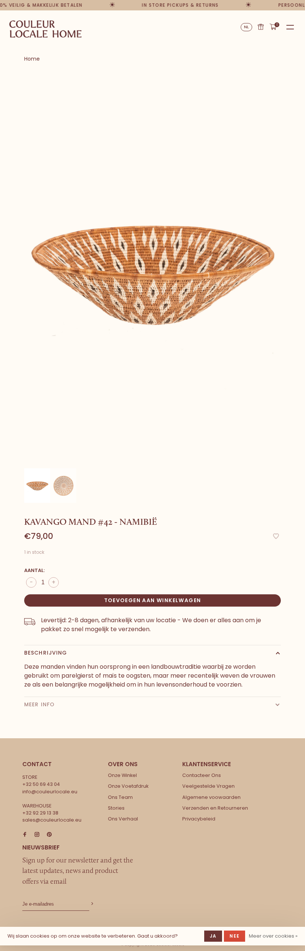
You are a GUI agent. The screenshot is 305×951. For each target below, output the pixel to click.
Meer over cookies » (273, 935)
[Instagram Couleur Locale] (37, 835)
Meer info (39, 704)
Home (32, 58)
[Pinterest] (49, 835)
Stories (116, 808)
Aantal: (34, 570)
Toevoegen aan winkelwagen (152, 600)
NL (246, 27)
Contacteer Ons (201, 775)
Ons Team (120, 797)
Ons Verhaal (123, 819)
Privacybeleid (198, 819)
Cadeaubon (260, 26)
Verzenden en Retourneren (215, 808)
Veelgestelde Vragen (208, 786)
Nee (234, 936)
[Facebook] (24, 835)
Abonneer (91, 904)
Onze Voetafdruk (128, 786)
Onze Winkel (122, 775)
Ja (213, 936)
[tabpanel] (152, 270)
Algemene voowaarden (211, 797)
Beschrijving (45, 652)
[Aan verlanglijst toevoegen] (276, 537)
